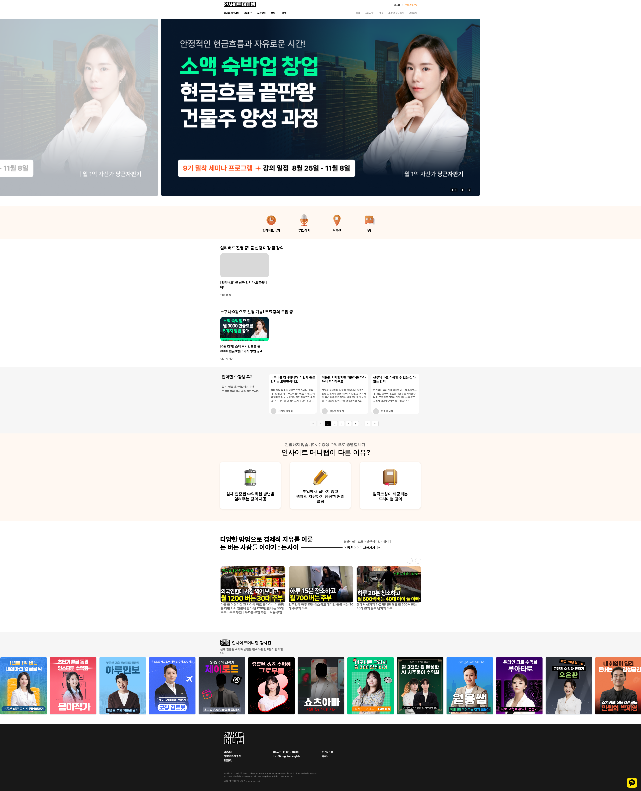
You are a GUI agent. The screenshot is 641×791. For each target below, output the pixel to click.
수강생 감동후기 (396, 13)
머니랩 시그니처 (231, 13)
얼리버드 (248, 13)
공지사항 (369, 13)
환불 (358, 13)
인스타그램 (327, 752)
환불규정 (228, 760)
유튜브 (325, 756)
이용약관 (228, 752)
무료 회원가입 (411, 4)
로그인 (397, 4)
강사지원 (413, 13)
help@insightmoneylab (286, 756)
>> (375, 423)
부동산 (274, 13)
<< (313, 423)
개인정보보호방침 (232, 756)
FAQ (380, 13)
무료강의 (261, 13)
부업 (284, 13)
